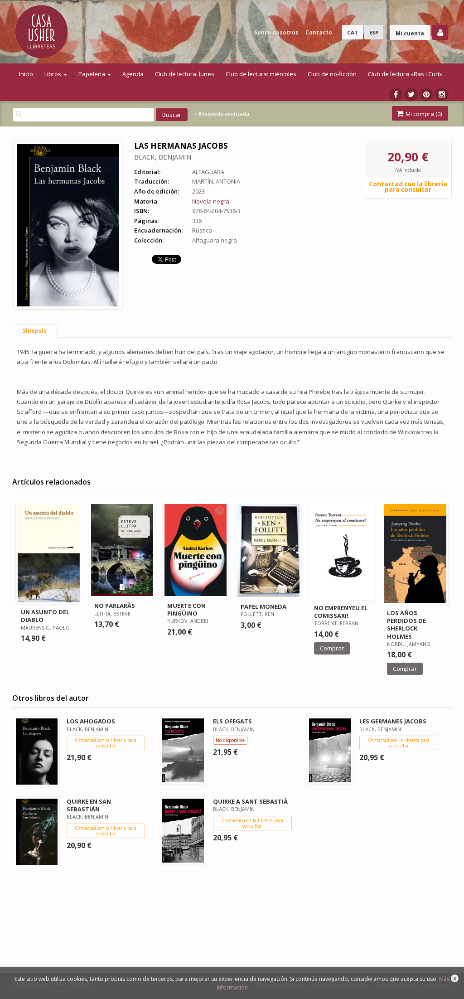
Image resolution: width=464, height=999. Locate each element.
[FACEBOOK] (395, 94)
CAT (352, 32)
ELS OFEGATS (232, 721)
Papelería (92, 74)
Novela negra (210, 201)
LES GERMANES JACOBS (392, 721)
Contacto (318, 32)
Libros (53, 74)
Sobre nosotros (276, 32)
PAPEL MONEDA (263, 606)
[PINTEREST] (426, 94)
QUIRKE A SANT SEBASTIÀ (250, 801)
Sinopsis (35, 331)
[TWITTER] (411, 94)
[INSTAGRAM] (442, 94)
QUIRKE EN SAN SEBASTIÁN (89, 805)
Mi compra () (423, 114)
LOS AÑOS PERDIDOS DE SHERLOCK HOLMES (406, 624)
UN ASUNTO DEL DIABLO (45, 616)
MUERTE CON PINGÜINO (186, 609)
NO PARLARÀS (114, 605)
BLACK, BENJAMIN (162, 156)
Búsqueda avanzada (223, 113)
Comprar (332, 648)
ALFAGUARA (208, 172)
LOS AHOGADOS (91, 721)
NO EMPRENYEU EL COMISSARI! (340, 612)
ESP (373, 32)
